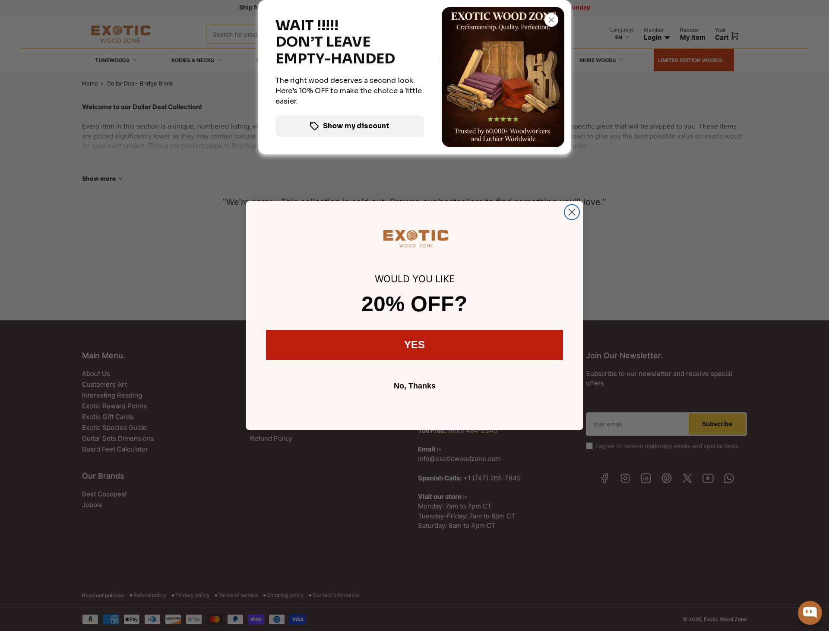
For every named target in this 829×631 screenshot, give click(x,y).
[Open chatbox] (810, 613)
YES (414, 344)
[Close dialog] (571, 212)
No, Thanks (415, 386)
